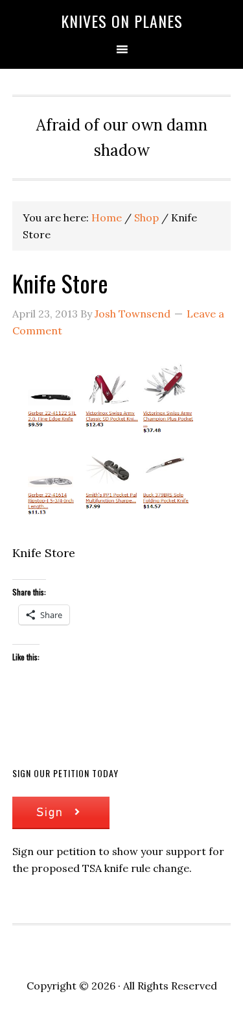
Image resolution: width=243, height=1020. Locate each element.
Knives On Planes (122, 20)
